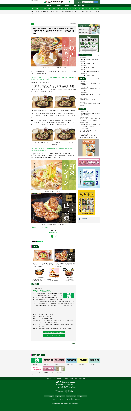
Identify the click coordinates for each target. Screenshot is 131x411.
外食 (83, 8)
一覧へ (98, 55)
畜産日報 (46, 364)
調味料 (54, 8)
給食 (86, 8)
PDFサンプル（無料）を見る (54, 335)
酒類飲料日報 (70, 364)
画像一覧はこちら (54, 232)
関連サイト (82, 396)
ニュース (37, 11)
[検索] (95, 2)
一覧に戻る (73, 343)
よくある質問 (60, 396)
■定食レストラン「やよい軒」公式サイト (41, 227)
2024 (45, 11)
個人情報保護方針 (76, 399)
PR (93, 8)
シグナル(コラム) (58, 5)
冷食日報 (92, 364)
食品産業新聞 (35, 364)
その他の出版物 (58, 372)
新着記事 (49, 5)
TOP (32, 11)
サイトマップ (68, 399)
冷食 (79, 8)
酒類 (45, 8)
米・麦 (66, 8)
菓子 (58, 8)
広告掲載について (71, 396)
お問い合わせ (49, 396)
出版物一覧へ (68, 5)
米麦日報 (57, 364)
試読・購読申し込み (79, 5)
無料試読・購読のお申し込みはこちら (53, 332)
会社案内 (53, 399)
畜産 (62, 8)
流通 (90, 8)
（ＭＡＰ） (70, 386)
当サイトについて (60, 399)
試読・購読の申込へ (83, 32)
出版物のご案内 (69, 378)
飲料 (41, 8)
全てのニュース (35, 8)
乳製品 (49, 8)
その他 (97, 8)
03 (48, 11)
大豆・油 (74, 8)
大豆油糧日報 (81, 364)
